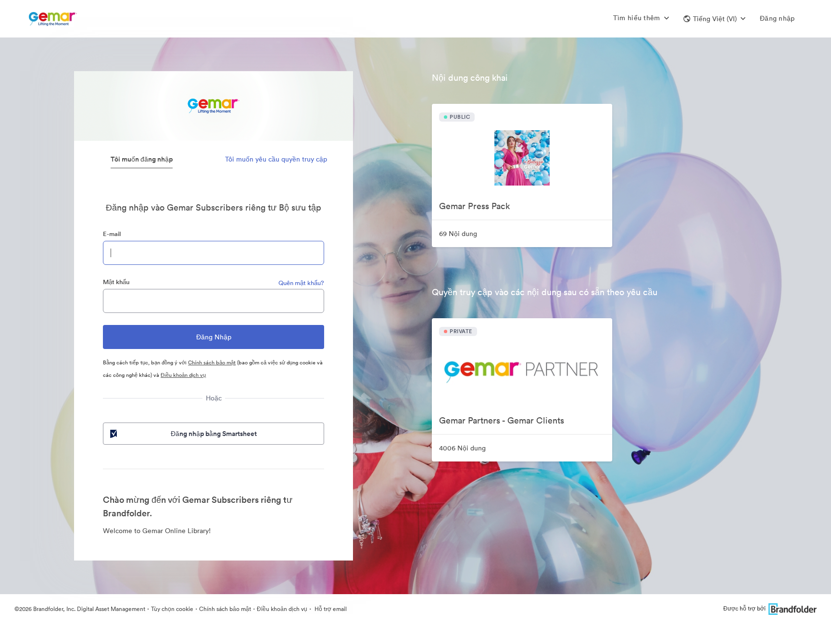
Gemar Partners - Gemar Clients (501, 420)
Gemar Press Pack (474, 206)
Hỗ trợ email (330, 609)
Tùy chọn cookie (172, 609)
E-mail (112, 234)
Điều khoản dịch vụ (183, 375)
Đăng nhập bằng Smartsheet (214, 433)
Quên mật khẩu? (301, 283)
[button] (714, 18)
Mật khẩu (116, 282)
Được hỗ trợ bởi (744, 608)
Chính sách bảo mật (212, 362)
